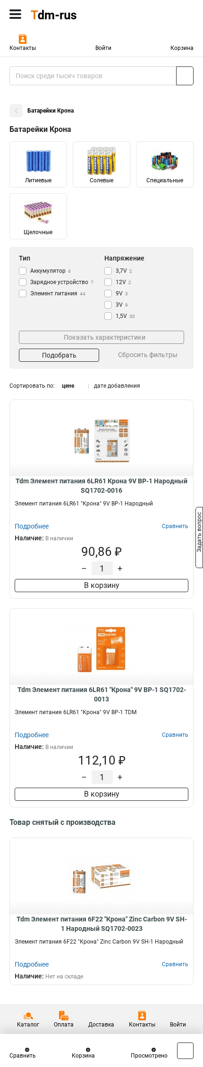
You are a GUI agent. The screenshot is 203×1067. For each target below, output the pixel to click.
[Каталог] (15, 14)
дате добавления (117, 386)
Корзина (182, 48)
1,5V (125, 316)
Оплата (64, 1024)
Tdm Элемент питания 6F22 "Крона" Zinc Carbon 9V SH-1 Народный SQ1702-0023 (102, 923)
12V (123, 282)
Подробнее (32, 526)
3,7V (124, 271)
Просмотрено (149, 1055)
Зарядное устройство (61, 282)
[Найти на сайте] (185, 75)
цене (68, 386)
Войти (103, 48)
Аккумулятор (50, 271)
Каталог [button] (28, 1024)
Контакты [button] (22, 48)
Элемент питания (57, 293)
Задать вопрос (199, 533)
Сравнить (22, 1055)
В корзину (101, 585)
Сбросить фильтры (148, 354)
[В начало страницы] (185, 1051)
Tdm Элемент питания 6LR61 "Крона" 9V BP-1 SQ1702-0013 (101, 694)
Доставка (101, 1024)
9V (122, 293)
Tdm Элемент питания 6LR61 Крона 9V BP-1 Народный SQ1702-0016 (101, 485)
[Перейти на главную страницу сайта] (71, 14)
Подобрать (59, 355)
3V (122, 304)
